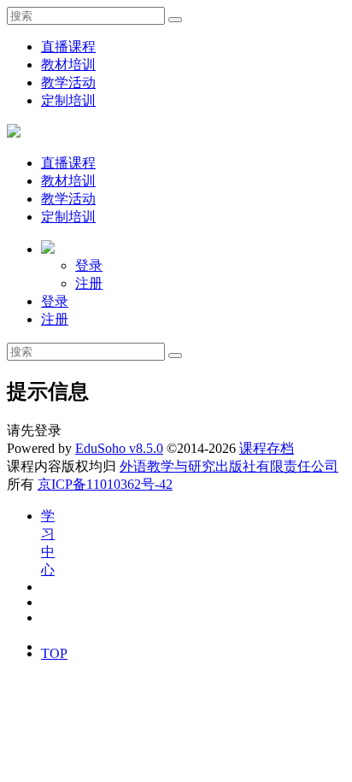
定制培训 (68, 100)
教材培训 (68, 64)
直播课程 (68, 46)
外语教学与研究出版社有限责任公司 (229, 466)
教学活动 (68, 82)
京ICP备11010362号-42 (105, 484)
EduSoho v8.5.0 (119, 448)
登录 (89, 265)
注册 (89, 283)
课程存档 (266, 448)
